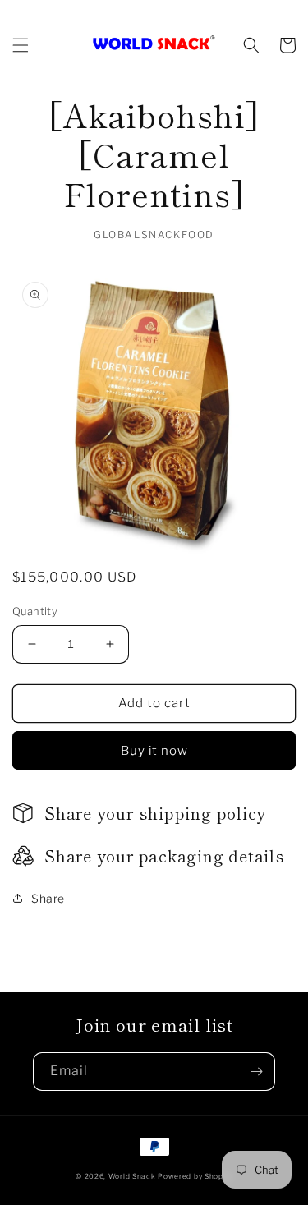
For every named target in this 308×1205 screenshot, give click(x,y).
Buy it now (154, 750)
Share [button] (48, 898)
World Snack (132, 1176)
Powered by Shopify (195, 1176)
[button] (20, 45)
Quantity (34, 611)
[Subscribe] (256, 1071)
